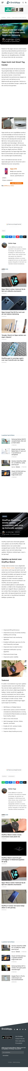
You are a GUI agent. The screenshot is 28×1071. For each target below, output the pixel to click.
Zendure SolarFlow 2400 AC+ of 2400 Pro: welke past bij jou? (19, 462)
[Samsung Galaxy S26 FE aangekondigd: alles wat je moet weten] (6, 441)
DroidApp (4, 17)
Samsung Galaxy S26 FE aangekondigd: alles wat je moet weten (19, 440)
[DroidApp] (13, 2)
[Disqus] (14, 387)
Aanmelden (5, 1055)
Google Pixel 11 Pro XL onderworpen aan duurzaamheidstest (18, 977)
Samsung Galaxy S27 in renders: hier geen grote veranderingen (19, 967)
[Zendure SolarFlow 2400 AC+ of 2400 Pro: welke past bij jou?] (6, 463)
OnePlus (4, 776)
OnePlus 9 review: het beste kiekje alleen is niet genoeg (13, 906)
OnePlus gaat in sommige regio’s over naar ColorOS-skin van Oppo (13, 359)
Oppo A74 (13, 169)
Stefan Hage (11, 39)
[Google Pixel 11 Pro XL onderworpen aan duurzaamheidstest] (6, 978)
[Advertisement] (14, 101)
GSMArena (7, 185)
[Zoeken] (25, 2)
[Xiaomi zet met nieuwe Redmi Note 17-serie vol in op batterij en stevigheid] (6, 451)
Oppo (3, 230)
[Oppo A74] (6, 174)
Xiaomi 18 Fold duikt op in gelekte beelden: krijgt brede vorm (19, 473)
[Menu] (3, 2)
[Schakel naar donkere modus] (23, 2)
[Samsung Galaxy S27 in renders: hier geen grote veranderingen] (6, 968)
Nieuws (8, 17)
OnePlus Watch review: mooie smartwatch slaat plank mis (11, 835)
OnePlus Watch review (8, 568)
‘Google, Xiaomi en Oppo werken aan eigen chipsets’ (14, 336)
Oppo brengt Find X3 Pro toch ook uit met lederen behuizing (13, 313)
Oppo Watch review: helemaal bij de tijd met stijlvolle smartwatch (13, 290)
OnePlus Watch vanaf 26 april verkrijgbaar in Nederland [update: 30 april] (13, 859)
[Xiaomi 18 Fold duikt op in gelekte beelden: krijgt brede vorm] (6, 473)
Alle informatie (17, 183)
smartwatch (11, 776)
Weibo (12, 185)
